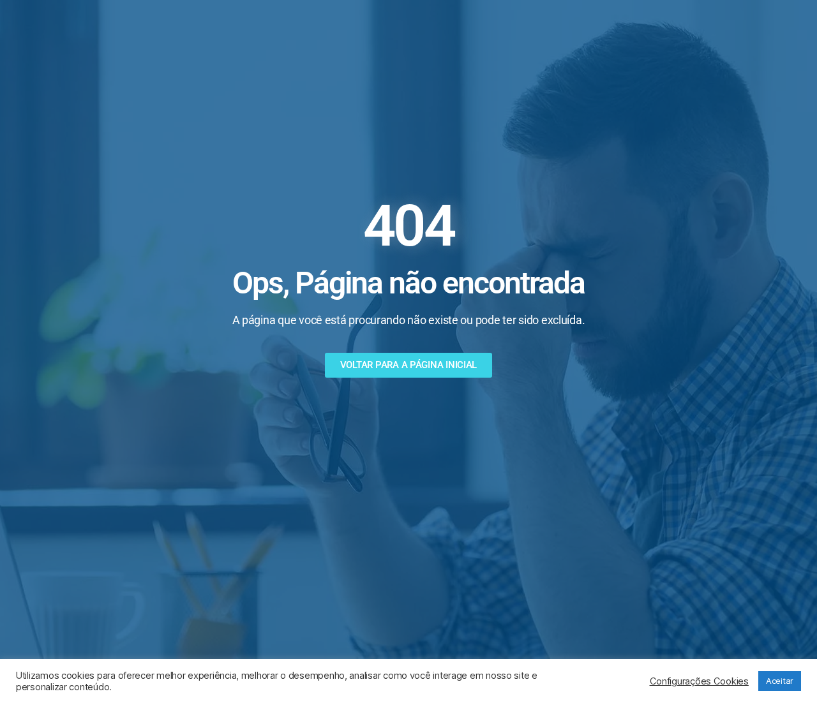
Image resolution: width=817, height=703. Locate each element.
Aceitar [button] (779, 681)
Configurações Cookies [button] (699, 681)
